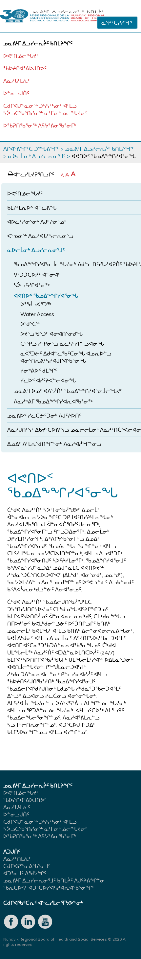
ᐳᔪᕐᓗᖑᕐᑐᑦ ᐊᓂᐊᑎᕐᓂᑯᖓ (51, 334)
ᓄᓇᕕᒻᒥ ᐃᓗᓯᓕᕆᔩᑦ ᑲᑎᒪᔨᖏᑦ (99, 149)
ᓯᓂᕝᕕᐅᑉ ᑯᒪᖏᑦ (38, 370)
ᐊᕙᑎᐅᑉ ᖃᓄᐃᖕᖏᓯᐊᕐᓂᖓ (46, 295)
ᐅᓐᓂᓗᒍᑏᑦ (16, 93)
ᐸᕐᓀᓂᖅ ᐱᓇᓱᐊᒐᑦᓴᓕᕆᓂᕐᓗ (40, 236)
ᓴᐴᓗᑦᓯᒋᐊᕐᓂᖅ (32, 285)
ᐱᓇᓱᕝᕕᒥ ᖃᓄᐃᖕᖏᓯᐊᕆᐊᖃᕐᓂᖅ (53, 401)
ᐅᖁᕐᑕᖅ (30, 324)
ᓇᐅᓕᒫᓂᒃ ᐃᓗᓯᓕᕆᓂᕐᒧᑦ (37, 156)
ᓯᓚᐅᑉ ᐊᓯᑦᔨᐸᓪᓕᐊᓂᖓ (48, 380)
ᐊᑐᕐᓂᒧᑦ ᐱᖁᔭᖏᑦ (24, 873)
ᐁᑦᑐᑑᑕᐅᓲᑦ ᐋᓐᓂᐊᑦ (37, 274)
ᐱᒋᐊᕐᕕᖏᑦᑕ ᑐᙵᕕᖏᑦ (31, 149)
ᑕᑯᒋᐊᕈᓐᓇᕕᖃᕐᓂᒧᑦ (26, 866)
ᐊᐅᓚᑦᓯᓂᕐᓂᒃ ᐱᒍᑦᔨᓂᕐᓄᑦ (37, 221)
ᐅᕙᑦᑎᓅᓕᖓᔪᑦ (21, 56)
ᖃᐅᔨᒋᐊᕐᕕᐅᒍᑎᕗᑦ (25, 68)
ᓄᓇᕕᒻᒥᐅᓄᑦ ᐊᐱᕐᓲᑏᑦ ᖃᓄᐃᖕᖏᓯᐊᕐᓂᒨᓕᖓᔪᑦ (68, 391)
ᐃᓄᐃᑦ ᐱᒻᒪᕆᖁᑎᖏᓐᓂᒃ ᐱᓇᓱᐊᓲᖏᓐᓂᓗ (54, 444)
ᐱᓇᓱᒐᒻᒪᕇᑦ (16, 81)
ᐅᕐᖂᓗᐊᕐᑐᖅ (35, 304)
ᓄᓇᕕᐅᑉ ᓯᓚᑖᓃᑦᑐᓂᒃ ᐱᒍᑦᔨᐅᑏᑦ (44, 415)
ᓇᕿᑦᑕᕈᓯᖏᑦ (117, 22)
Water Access (37, 314)
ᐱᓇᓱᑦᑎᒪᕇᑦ (17, 859)
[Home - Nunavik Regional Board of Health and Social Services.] (52, 16)
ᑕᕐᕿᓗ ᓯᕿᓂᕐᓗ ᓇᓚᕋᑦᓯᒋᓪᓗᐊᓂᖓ (62, 343)
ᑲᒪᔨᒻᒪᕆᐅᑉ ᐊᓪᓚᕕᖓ (31, 207)
